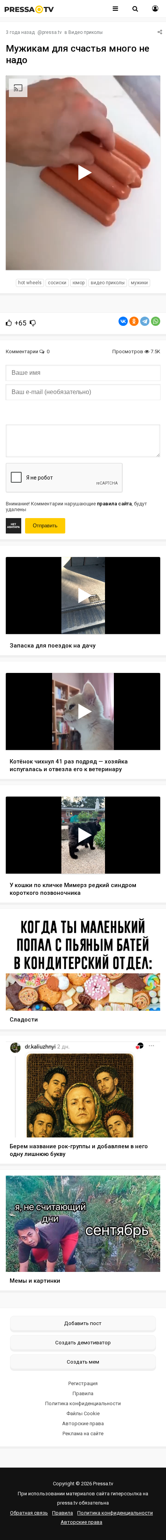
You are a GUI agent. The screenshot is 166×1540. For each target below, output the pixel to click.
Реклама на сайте (83, 1433)
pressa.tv (52, 32)
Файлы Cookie (83, 1413)
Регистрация (83, 1383)
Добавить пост (83, 1323)
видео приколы (108, 282)
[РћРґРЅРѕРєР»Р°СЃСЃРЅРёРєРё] (134, 321)
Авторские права (83, 1423)
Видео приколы (85, 32)
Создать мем (83, 1362)
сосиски (57, 282)
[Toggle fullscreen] (145, 257)
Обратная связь (29, 1513)
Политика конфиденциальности (83, 1403)
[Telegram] (144, 321)
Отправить (45, 525)
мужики (139, 282)
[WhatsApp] (155, 321)
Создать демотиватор (83, 1342)
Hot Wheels (30, 282)
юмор (79, 282)
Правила (83, 1393)
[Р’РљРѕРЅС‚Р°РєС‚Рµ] (123, 321)
